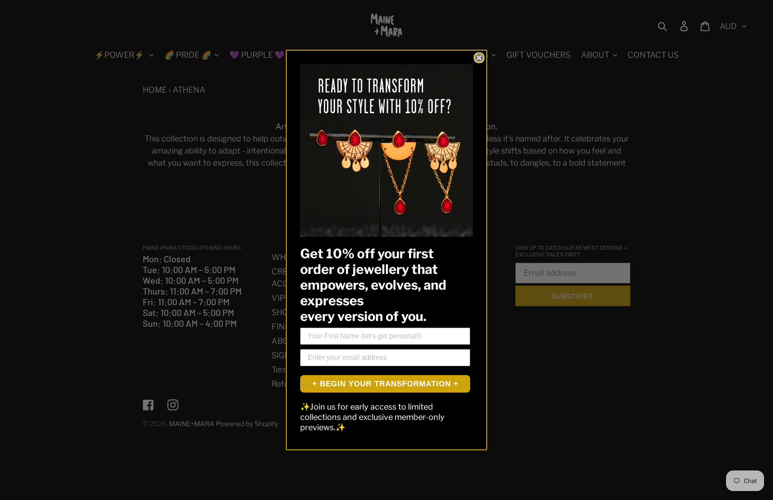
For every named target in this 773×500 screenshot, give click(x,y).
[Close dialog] (479, 57)
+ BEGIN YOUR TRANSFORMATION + (385, 384)
